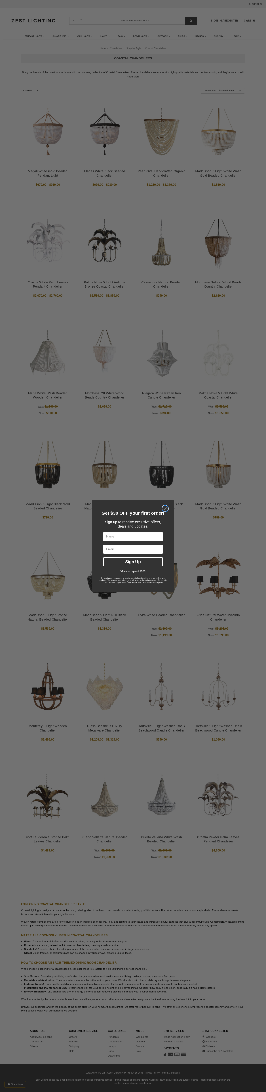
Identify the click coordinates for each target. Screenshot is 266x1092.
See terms (132, 582)
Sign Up (133, 561)
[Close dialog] (165, 508)
